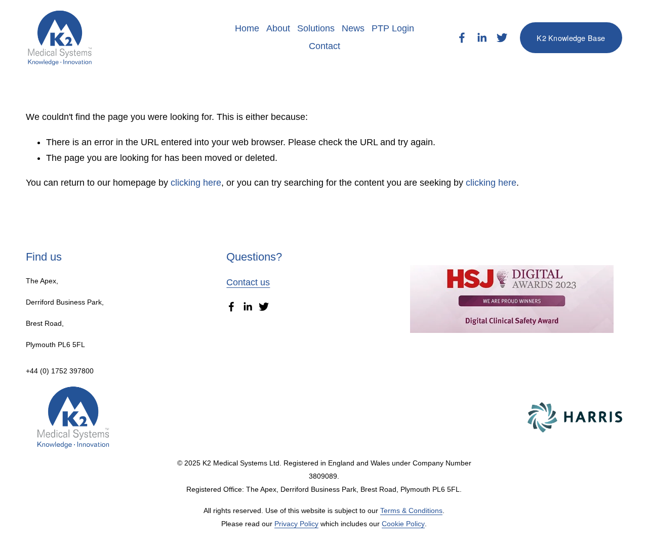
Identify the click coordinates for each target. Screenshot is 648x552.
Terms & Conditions (411, 510)
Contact (324, 46)
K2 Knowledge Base (571, 37)
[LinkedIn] (481, 37)
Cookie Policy (403, 524)
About (278, 28)
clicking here (196, 183)
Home (247, 28)
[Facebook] (462, 37)
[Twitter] (502, 37)
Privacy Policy (296, 524)
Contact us (248, 282)
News (353, 28)
